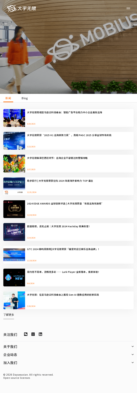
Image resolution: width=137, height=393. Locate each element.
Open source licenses (16, 377)
